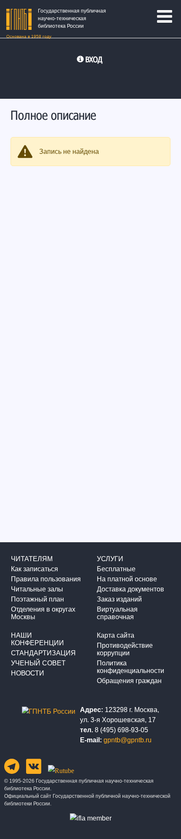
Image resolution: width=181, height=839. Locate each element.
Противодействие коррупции (125, 649)
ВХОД (93, 59)
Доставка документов (130, 589)
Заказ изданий (119, 599)
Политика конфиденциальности (130, 667)
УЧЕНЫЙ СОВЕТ (38, 663)
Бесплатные (116, 569)
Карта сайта (115, 635)
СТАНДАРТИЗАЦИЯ (43, 653)
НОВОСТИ (27, 673)
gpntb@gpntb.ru (128, 740)
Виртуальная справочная (117, 613)
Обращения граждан (129, 680)
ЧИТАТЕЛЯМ (32, 558)
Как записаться (34, 569)
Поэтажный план (37, 599)
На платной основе (127, 579)
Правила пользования (46, 579)
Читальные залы (37, 589)
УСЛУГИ (110, 558)
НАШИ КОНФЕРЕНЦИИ (37, 639)
